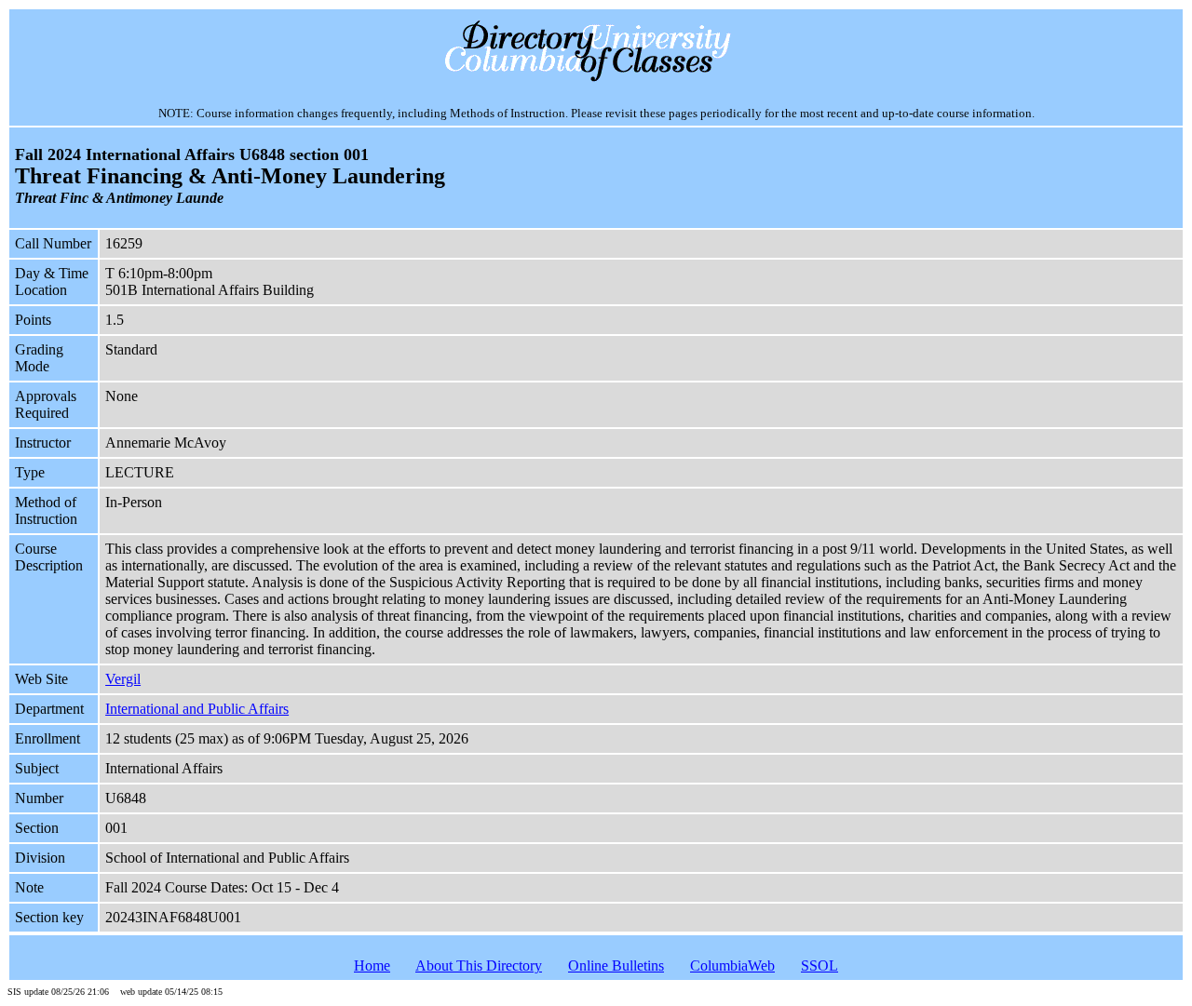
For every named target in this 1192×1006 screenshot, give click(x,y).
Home (372, 965)
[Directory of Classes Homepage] (596, 79)
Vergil (123, 679)
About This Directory (478, 965)
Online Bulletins (616, 965)
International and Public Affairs (197, 709)
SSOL (819, 965)
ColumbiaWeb (732, 965)
